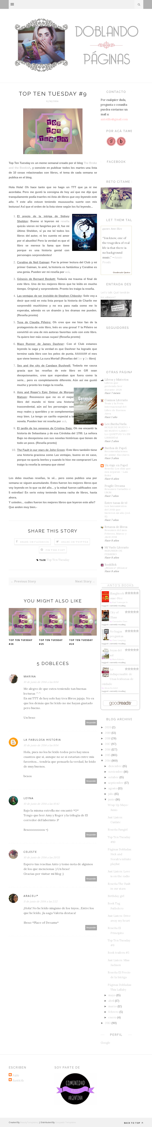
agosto (112, 788)
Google (105, 1042)
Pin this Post (55, 550)
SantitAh (18, 1080)
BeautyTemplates (29, 1122)
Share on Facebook (34, 541)
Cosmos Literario (116, 400)
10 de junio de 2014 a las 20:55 (42, 857)
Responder (91, 723)
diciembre (115, 766)
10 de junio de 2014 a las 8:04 (41, 682)
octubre (113, 777)
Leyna (29, 798)
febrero (113, 1012)
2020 (108, 727)
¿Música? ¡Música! (116, 568)
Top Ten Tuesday (58, 560)
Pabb (15, 1075)
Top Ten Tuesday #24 (81, 642)
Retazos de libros (116, 527)
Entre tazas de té (116, 503)
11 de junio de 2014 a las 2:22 (40, 901)
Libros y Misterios (116, 379)
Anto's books (120, 585)
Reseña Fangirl (118, 829)
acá (67, 271)
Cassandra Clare (119, 621)
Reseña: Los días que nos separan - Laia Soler (118, 472)
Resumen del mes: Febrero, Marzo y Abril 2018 (116, 533)
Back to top (132, 1122)
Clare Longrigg (119, 640)
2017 (107, 744)
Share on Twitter (74, 541)
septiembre (116, 783)
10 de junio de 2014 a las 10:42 (41, 803)
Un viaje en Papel (116, 465)
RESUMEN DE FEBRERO (113, 552)
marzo (112, 1006)
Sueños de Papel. (116, 448)
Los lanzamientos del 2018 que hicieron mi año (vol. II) (117, 511)
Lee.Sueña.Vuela (115, 424)
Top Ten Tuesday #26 (20, 642)
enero (112, 1017)
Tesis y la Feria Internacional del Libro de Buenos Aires (115, 408)
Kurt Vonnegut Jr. (120, 602)
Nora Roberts (118, 659)
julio (111, 794)
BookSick (111, 564)
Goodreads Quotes (121, 272)
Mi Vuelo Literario (117, 547)
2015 (107, 755)
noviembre (115, 771)
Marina (30, 676)
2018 (107, 738)
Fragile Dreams (115, 486)
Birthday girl (116, 896)
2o (86, 358)
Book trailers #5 (118, 952)
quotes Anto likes (112, 228)
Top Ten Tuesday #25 (51, 642)
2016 (108, 749)
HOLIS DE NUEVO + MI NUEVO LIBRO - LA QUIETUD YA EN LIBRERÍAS (117, 432)
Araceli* (31, 896)
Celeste (30, 852)
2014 (108, 760)
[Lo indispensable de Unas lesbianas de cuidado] (106, 677)
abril (111, 1000)
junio (111, 799)
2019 (108, 733)
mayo (111, 995)
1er (80, 358)
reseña (65, 221)
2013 (108, 1023)
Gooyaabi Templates (65, 1122)
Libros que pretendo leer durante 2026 (113, 386)
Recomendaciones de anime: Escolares (117, 453)
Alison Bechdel (111, 688)
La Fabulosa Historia (42, 739)
